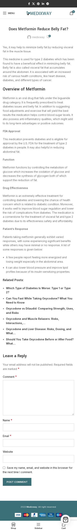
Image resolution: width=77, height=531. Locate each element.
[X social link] (33, 3)
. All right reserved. (41, 507)
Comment (10, 376)
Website (8, 451)
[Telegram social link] (47, 3)
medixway (38, 37)
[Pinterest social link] (38, 3)
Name (7, 420)
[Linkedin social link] (43, 3)
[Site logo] (38, 12)
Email (7, 436)
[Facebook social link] (29, 3)
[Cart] (65, 519)
